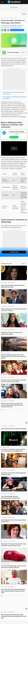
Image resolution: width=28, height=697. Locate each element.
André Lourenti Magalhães (10, 25)
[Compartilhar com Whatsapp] (2, 30)
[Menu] (2, 2)
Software (11, 18)
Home (2, 18)
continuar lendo (14, 252)
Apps (16, 18)
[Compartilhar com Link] (8, 30)
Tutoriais (6, 18)
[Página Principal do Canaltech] (14, 2)
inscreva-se (14, 24)
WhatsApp (19, 58)
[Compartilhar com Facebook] (5, 30)
